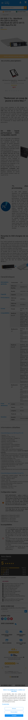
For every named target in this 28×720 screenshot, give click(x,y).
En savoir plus (5, 704)
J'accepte (14, 715)
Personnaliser (14, 712)
